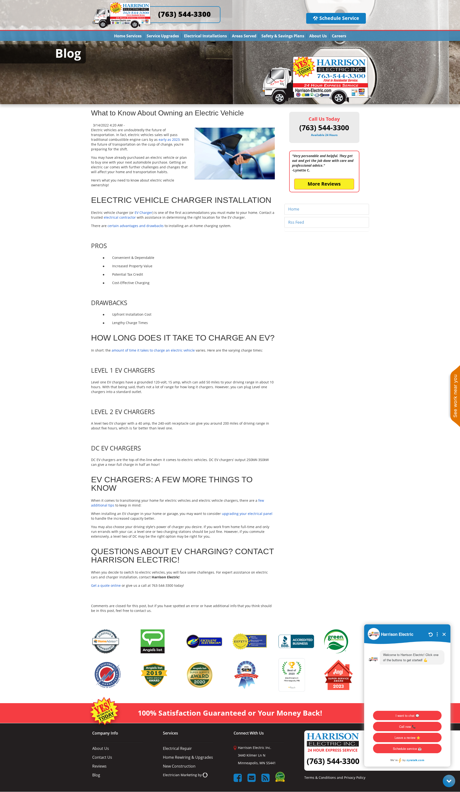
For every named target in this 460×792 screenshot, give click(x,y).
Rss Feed (296, 222)
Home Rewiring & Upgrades (188, 757)
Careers (339, 36)
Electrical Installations (205, 36)
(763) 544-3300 (184, 14)
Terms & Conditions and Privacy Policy (334, 777)
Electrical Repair (177, 748)
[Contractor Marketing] (205, 775)
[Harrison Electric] (122, 4)
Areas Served (244, 36)
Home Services (128, 36)
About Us (318, 36)
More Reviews (324, 184)
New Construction (179, 766)
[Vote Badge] (280, 778)
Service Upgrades (163, 36)
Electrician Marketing (180, 775)
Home (293, 209)
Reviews (99, 766)
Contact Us (102, 757)
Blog (96, 775)
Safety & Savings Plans (282, 36)
